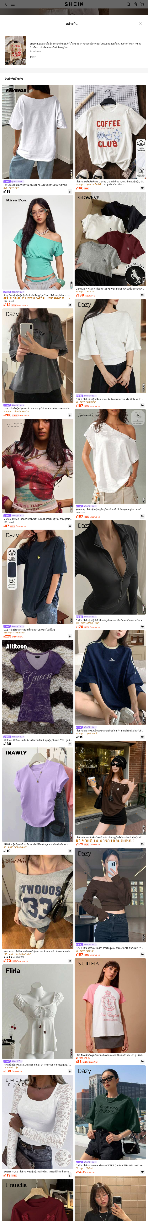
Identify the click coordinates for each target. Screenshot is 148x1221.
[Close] (141, 23)
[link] (13, 181)
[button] (70, 191)
